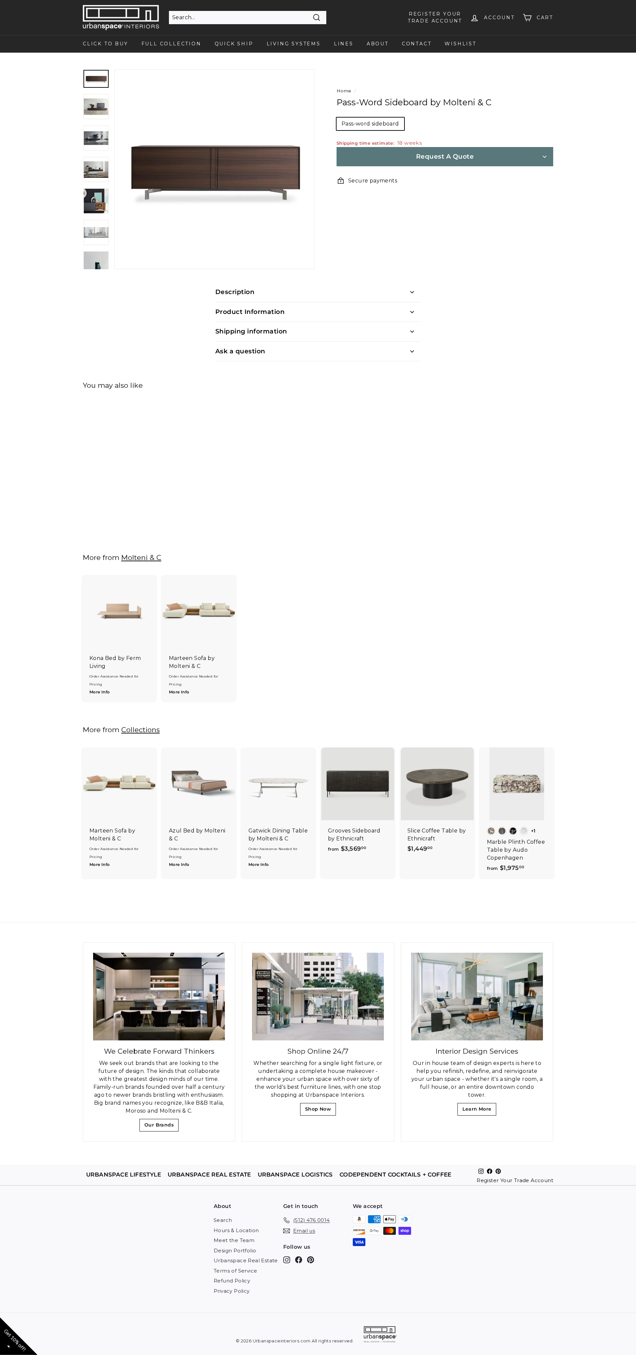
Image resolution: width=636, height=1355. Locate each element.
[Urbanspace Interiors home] (380, 1335)
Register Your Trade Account (515, 1180)
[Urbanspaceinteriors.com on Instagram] (286, 1260)
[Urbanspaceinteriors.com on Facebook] (298, 1260)
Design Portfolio (235, 1250)
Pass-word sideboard (370, 124)
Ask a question (240, 351)
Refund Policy (232, 1281)
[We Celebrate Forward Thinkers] (159, 996)
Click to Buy (105, 44)
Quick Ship (234, 44)
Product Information (250, 312)
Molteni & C (141, 557)
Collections (140, 730)
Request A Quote (445, 156)
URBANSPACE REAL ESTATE (209, 1174)
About (378, 44)
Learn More (478, 1111)
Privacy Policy (232, 1291)
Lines (343, 44)
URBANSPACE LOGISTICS (295, 1174)
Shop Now (320, 1111)
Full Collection (171, 44)
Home (344, 90)
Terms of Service (235, 1271)
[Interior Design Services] (477, 996)
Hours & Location (236, 1230)
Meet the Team (234, 1240)
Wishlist (460, 44)
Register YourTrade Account (435, 17)
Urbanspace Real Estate (246, 1260)
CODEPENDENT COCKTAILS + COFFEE (395, 1174)
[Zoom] (214, 169)
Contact (417, 44)
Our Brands (161, 1126)
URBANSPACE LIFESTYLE (123, 1174)
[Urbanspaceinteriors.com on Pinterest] (310, 1260)
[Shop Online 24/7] (318, 996)
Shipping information (251, 331)
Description (234, 292)
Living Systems (294, 44)
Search (223, 1220)
